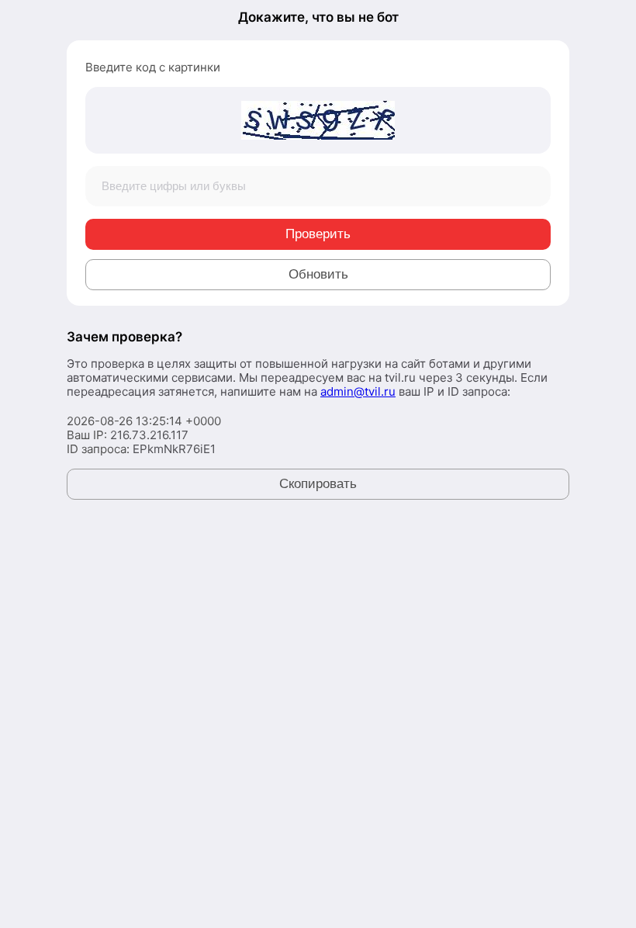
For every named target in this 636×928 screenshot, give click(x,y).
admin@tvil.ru (358, 391)
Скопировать (318, 483)
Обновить (318, 274)
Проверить (318, 234)
